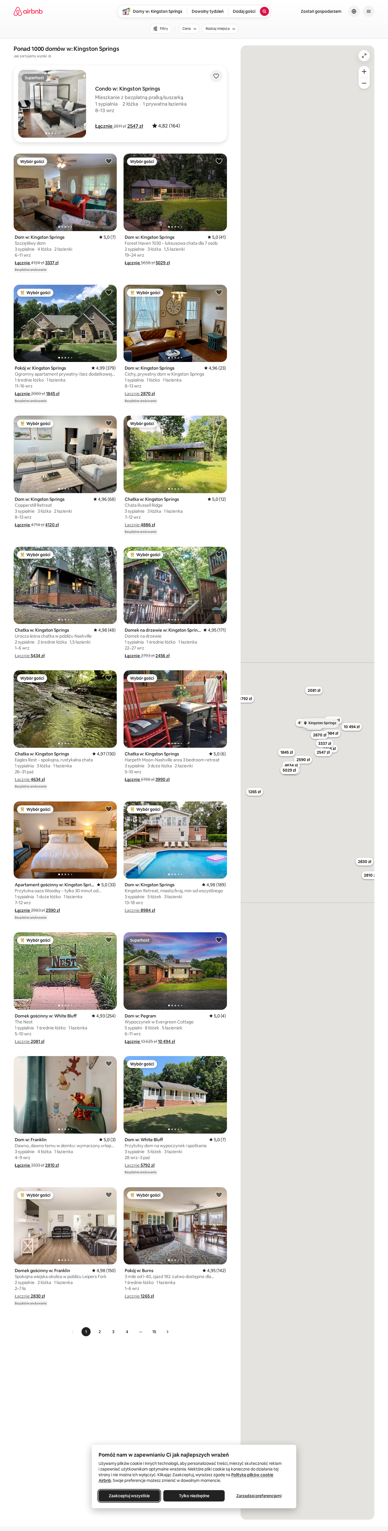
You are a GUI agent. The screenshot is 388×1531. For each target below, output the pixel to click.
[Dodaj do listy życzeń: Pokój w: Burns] (219, 1194)
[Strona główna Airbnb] (28, 11)
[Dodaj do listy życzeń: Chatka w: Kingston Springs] (219, 423)
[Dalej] (167, 1331)
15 (154, 1331)
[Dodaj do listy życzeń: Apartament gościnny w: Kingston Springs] (108, 808)
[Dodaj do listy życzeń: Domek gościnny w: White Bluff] (108, 939)
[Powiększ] (364, 71)
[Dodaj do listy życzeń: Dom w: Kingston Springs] (108, 161)
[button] (104, 126)
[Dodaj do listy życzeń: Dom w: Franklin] (108, 1063)
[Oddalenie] (364, 83)
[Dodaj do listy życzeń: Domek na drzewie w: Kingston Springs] (219, 554)
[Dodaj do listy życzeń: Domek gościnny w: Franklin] (108, 1194)
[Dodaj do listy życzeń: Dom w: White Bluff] (219, 1063)
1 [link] (86, 1331)
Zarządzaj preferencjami (258, 1495)
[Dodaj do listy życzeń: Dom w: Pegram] (219, 939)
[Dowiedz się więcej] (49, 56)
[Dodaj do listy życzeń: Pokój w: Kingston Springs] (108, 292)
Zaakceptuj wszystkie (129, 1495)
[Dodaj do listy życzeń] (216, 76)
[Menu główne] (368, 11)
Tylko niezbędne (194, 1495)
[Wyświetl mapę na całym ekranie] (364, 55)
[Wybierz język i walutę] (354, 11)
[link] (73, 1331)
